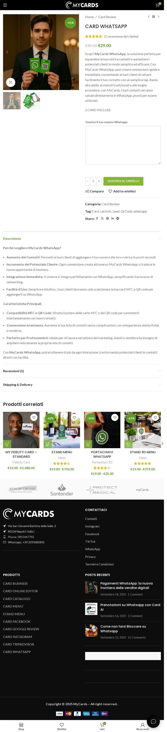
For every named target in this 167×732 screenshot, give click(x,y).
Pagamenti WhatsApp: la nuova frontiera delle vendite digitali (126, 585)
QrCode (126, 211)
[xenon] (22, 489)
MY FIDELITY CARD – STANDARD (21, 454)
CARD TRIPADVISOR (18, 644)
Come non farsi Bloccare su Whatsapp (123, 628)
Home (89, 17)
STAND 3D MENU (143, 452)
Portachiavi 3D (102, 462)
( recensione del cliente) (121, 36)
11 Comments (137, 637)
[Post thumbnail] (91, 588)
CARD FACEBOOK (16, 621)
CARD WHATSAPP (17, 652)
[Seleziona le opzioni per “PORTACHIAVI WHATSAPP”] (88, 444)
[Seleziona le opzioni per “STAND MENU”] (48, 444)
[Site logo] (82, 5)
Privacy (90, 556)
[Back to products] (153, 16)
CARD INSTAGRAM (17, 637)
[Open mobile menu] (5, 5)
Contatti (91, 519)
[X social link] (102, 218)
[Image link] (28, 513)
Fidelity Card (21, 462)
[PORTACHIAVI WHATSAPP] (102, 430)
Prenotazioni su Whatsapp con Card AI (130, 607)
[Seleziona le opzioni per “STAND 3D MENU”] (128, 444)
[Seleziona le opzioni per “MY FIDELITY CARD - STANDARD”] (7, 444)
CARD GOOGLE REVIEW (21, 629)
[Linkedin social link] (112, 218)
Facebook (92, 534)
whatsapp (140, 211)
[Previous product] (148, 16)
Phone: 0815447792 (21, 537)
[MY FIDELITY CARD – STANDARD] (21, 430)
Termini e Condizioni (99, 564)
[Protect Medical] (102, 489)
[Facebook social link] (97, 218)
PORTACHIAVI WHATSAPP (102, 454)
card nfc (106, 211)
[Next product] (158, 16)
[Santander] (62, 489)
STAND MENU (62, 452)
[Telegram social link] (117, 218)
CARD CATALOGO (16, 599)
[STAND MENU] (62, 430)
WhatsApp (92, 549)
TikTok (90, 541)
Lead (116, 211)
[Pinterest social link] (107, 218)
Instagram (92, 526)
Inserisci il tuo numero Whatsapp (106, 122)
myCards (142, 489)
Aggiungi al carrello (123, 181)
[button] (7, 52)
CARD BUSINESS (15, 583)
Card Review (107, 17)
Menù (62, 458)
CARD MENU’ (13, 606)
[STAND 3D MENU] (142, 430)
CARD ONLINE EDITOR (20, 591)
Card (95, 211)
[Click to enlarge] (10, 82)
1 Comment (135, 594)
